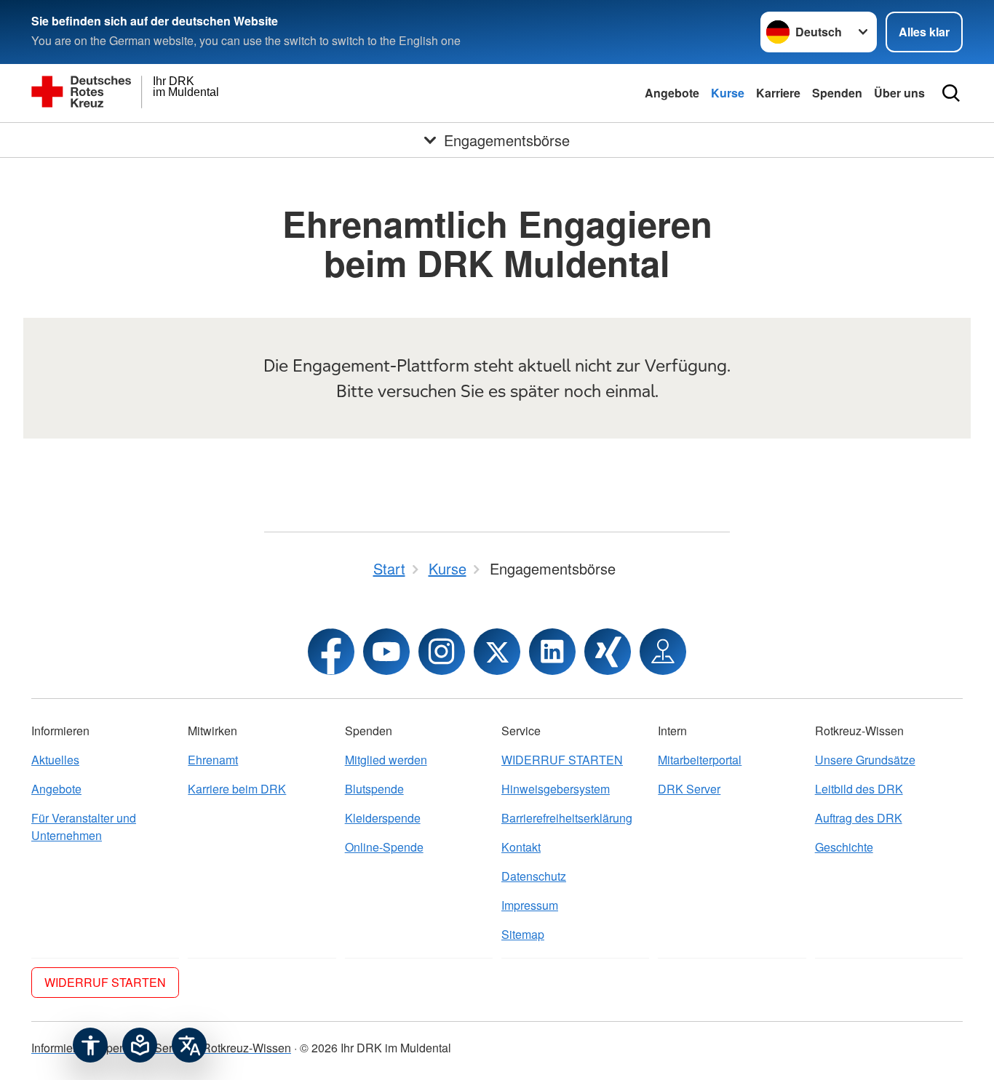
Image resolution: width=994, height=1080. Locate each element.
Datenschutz (533, 876)
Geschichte (844, 847)
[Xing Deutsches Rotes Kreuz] (607, 651)
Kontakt (521, 847)
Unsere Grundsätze (865, 759)
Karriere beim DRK (237, 788)
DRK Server (689, 788)
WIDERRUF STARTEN (562, 759)
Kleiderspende (383, 817)
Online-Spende (384, 847)
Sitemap (522, 934)
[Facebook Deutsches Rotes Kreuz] (331, 651)
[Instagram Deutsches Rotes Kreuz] (441, 651)
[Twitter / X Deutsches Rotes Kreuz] (497, 651)
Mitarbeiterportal (699, 759)
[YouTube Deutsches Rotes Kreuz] (386, 651)
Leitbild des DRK (859, 788)
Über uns (899, 92)
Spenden (837, 92)
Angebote (672, 92)
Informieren (60, 1047)
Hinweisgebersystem (555, 788)
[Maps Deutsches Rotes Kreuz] (663, 651)
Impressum (529, 905)
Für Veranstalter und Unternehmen (83, 826)
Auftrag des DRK (858, 817)
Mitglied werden (386, 759)
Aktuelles (55, 759)
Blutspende (374, 788)
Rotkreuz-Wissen (246, 1047)
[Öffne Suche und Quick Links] (951, 93)
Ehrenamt (213, 759)
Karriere (778, 92)
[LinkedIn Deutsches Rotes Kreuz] (552, 651)
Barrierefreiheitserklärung (566, 817)
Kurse (727, 92)
